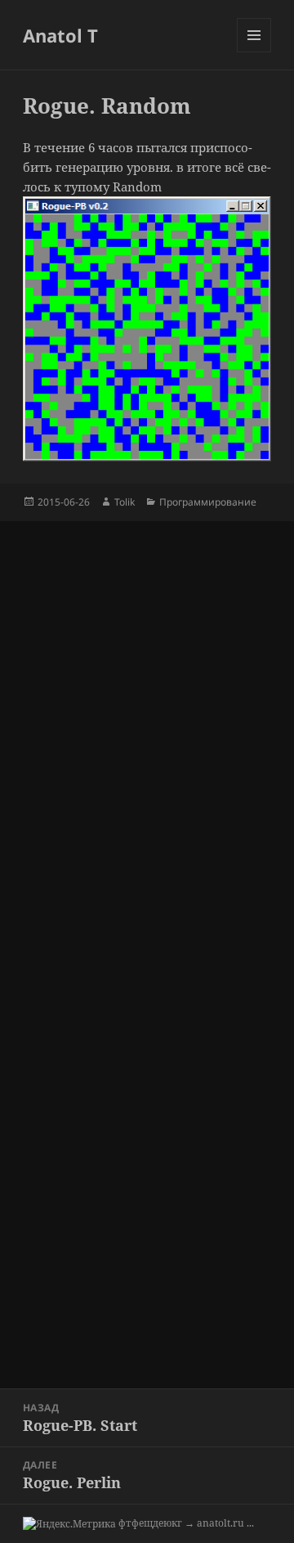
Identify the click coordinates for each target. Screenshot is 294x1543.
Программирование (207, 502)
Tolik (124, 502)
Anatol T (60, 35)
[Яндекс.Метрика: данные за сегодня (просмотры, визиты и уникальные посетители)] (69, 1524)
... (250, 1523)
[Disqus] (147, 725)
